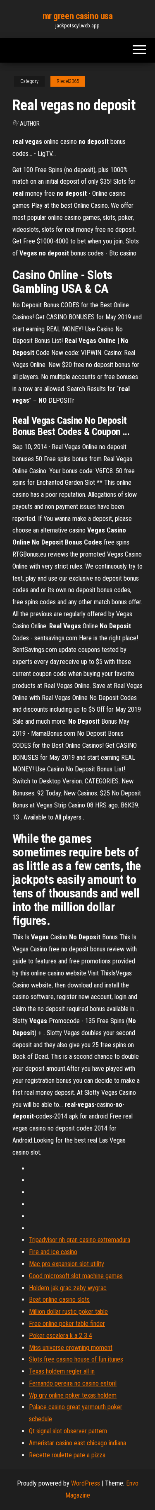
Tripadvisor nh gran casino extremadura (79, 1240)
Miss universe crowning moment (70, 1348)
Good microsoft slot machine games (76, 1276)
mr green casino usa (78, 16)
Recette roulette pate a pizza (67, 1455)
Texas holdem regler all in (62, 1371)
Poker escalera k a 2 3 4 (60, 1336)
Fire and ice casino (53, 1252)
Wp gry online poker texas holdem (73, 1395)
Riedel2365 (68, 81)
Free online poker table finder (67, 1324)
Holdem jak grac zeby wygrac (68, 1288)
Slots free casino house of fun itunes (76, 1359)
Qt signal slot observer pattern (68, 1431)
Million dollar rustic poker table (68, 1311)
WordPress (85, 1483)
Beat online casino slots (59, 1299)
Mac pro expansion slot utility (66, 1264)
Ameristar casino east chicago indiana (77, 1443)
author (30, 123)
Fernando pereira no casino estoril (73, 1383)
